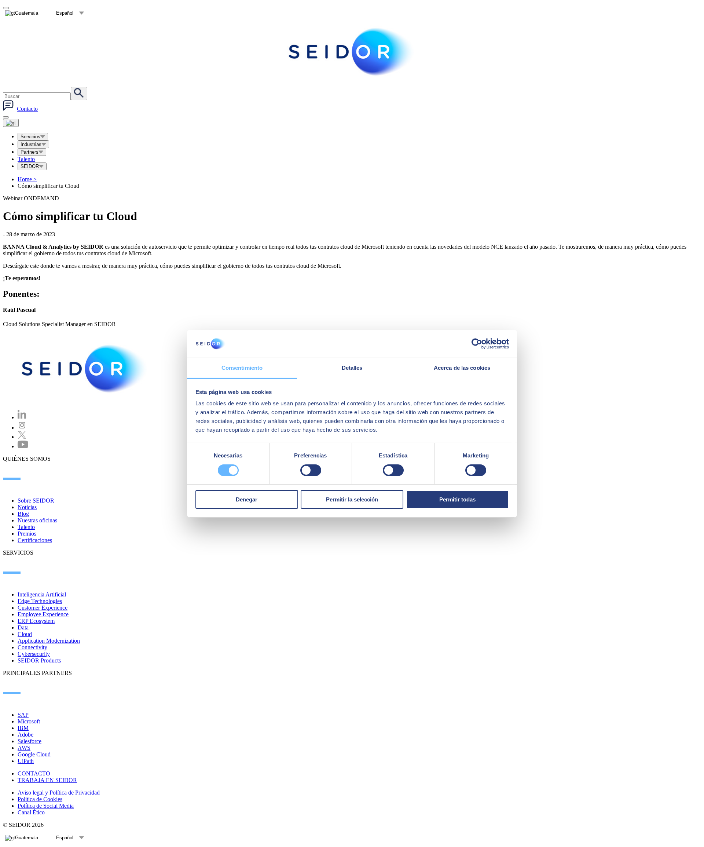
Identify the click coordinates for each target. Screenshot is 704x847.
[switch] (310, 470)
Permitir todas (457, 499)
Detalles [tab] (352, 368)
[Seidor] (85, 368)
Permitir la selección (352, 499)
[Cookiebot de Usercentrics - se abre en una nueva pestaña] (477, 343)
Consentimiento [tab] (242, 368)
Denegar (246, 499)
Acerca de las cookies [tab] (462, 368)
